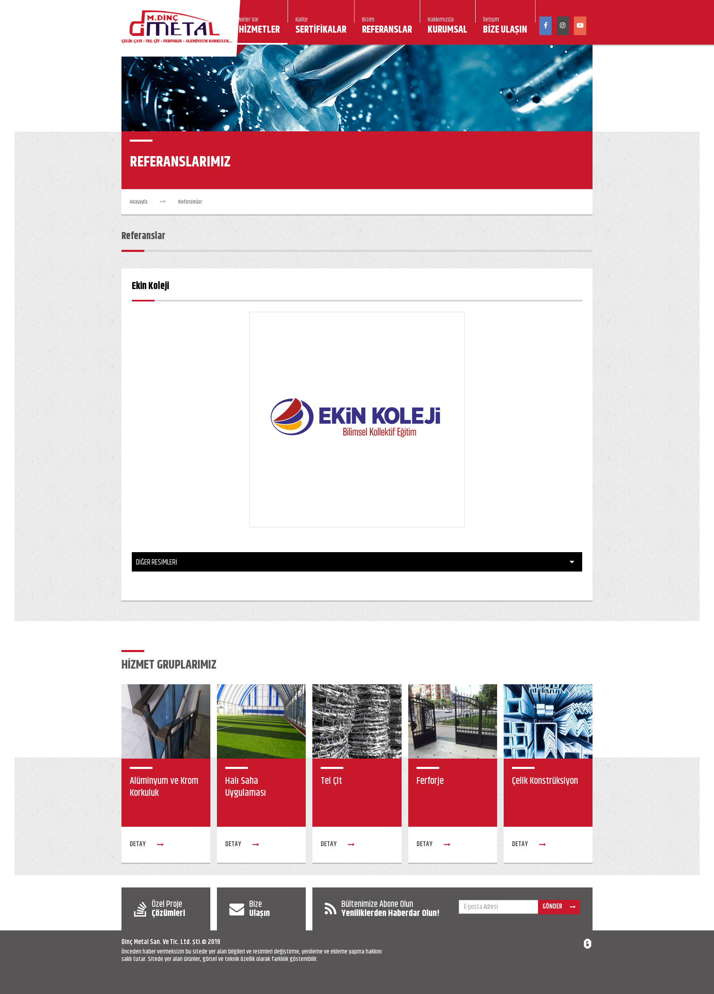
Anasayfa (139, 201)
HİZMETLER (259, 27)
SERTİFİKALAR (320, 27)
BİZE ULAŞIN (505, 27)
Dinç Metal (135, 942)
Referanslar (190, 201)
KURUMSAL (447, 27)
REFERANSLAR (387, 27)
